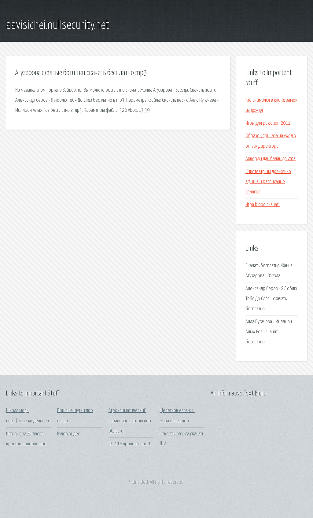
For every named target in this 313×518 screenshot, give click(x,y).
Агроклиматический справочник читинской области (130, 421)
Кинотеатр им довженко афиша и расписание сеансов (268, 182)
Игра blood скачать (262, 204)
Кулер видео (68, 434)
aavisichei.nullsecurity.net (57, 25)
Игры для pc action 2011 (267, 123)
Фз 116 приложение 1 (130, 444)
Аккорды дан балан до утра (270, 158)
